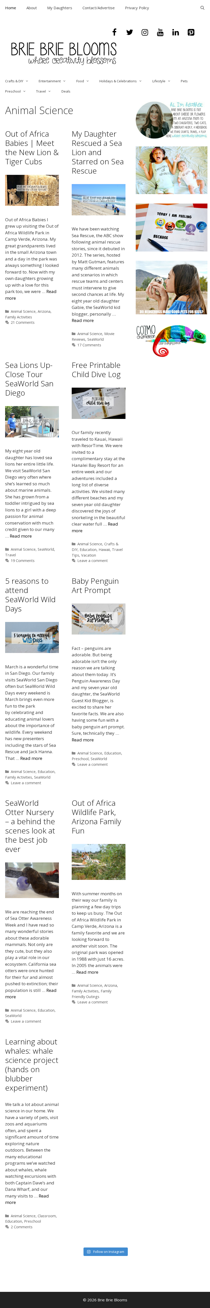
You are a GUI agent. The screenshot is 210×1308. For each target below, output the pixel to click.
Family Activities (18, 317)
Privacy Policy (137, 7)
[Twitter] (129, 32)
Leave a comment (92, 560)
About (31, 7)
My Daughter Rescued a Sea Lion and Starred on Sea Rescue (98, 152)
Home (10, 7)
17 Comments (89, 345)
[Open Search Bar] (202, 7)
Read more (83, 320)
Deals (65, 91)
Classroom (47, 1215)
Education (88, 549)
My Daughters (59, 7)
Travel (41, 91)
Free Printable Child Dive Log (96, 369)
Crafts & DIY (14, 81)
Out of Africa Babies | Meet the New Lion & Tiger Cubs (32, 147)
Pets (184, 81)
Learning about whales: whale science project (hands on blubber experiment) (31, 1064)
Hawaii (104, 549)
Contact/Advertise (98, 7)
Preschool (13, 91)
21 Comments (23, 322)
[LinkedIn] (175, 32)
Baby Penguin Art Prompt (95, 585)
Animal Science (23, 311)
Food (80, 81)
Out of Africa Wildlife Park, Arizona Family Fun (96, 817)
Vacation (88, 555)
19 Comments (23, 560)
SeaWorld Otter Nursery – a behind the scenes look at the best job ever (30, 826)
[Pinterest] (191, 32)
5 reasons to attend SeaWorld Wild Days (30, 595)
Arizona (44, 311)
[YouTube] (160, 32)
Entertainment (50, 81)
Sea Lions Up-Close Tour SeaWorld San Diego (29, 379)
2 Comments (22, 1226)
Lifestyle (158, 81)
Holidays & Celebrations (118, 81)
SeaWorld (95, 339)
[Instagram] (145, 32)
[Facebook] (114, 32)
